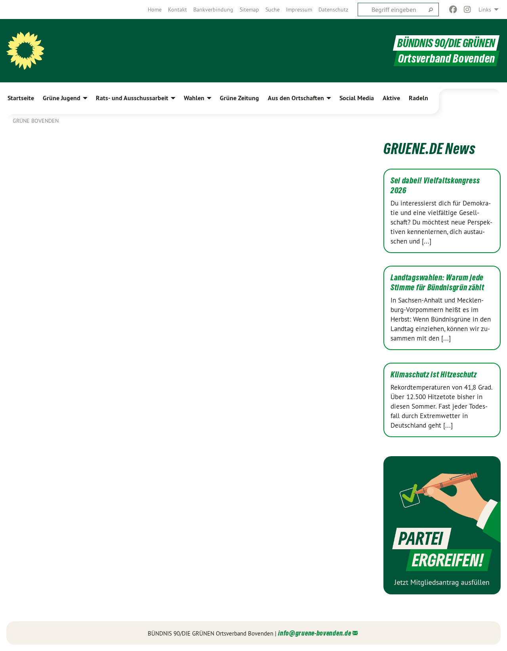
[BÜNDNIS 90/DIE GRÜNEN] (25, 51)
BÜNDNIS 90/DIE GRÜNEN (446, 42)
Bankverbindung (213, 9)
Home (155, 9)
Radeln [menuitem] (418, 98)
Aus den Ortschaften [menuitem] (296, 98)
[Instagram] (468, 9)
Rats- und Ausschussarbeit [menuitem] (132, 98)
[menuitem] (155, 9)
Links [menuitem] (484, 9)
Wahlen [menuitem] (194, 98)
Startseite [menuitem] (21, 98)
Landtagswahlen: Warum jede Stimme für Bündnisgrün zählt (437, 282)
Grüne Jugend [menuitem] (61, 98)
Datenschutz (333, 9)
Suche (272, 9)
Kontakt (177, 9)
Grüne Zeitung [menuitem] (239, 98)
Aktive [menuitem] (391, 98)
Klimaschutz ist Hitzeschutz (434, 374)
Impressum (299, 9)
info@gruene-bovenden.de (314, 633)
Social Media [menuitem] (356, 98)
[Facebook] (453, 9)
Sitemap (249, 9)
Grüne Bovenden (36, 120)
